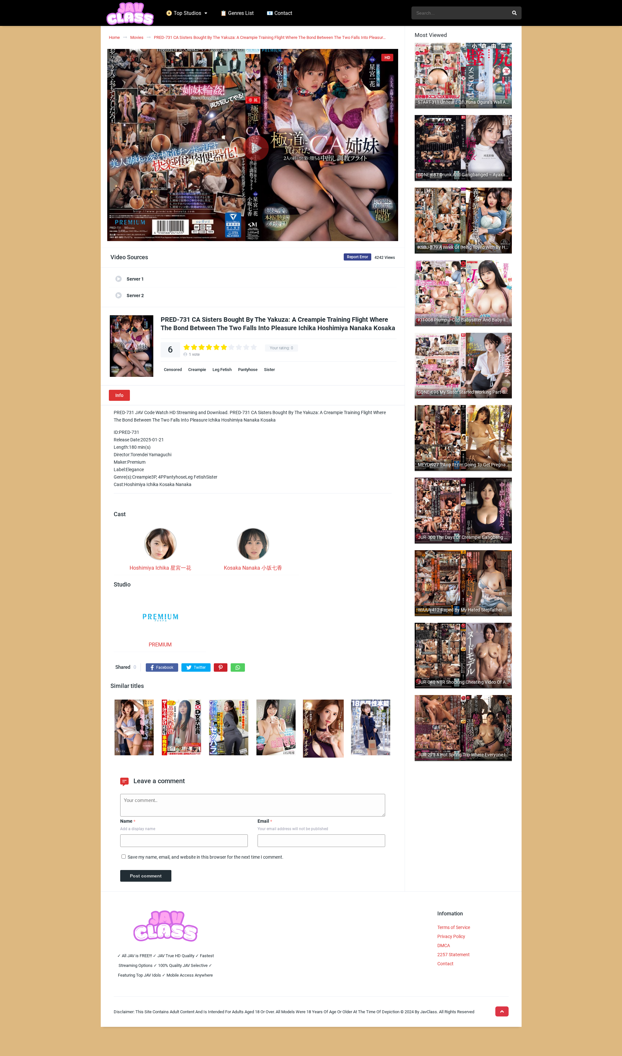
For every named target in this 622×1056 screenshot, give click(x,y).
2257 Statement (453, 954)
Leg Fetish (222, 369)
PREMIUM (160, 645)
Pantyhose (248, 369)
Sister (269, 369)
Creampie (197, 369)
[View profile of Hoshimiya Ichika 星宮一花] (160, 546)
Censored (173, 369)
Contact (445, 963)
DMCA (443, 945)
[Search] (514, 12)
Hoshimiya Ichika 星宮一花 (160, 568)
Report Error (357, 257)
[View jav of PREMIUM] (160, 619)
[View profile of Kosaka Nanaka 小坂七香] (253, 546)
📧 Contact (279, 13)
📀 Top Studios (183, 13)
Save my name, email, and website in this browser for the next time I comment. (205, 857)
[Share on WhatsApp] (238, 667)
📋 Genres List (237, 13)
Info (119, 395)
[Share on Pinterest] (220, 667)
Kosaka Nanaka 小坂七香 (253, 568)
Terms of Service (453, 927)
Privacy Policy (451, 936)
